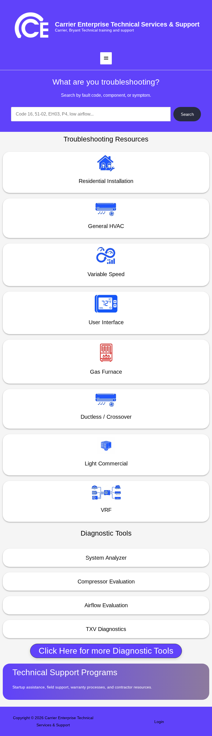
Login (159, 722)
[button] (106, 651)
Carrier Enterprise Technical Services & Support (127, 24)
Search (187, 114)
